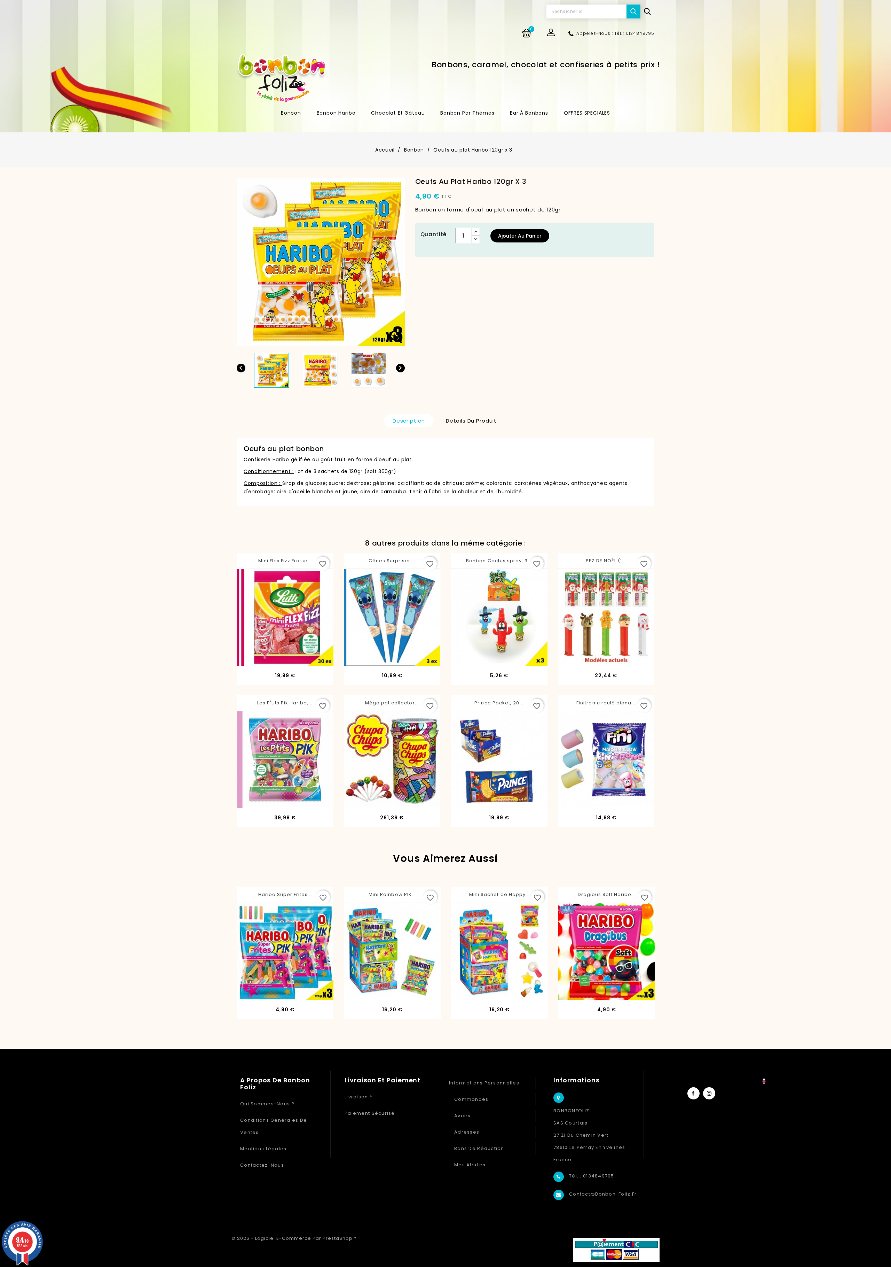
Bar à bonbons (529, 112)
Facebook (693, 1093)
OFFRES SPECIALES (587, 112)
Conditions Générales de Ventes (273, 1126)
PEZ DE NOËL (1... (606, 560)
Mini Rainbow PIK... (392, 894)
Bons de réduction (479, 1148)
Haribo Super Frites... (285, 894)
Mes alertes (470, 1164)
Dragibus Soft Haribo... (607, 894)
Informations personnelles (484, 1083)
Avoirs (462, 1115)
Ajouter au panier (520, 235)
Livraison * (358, 1097)
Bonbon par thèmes (467, 112)
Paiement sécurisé (370, 1113)
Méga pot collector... (392, 703)
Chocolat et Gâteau (398, 112)
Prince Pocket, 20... (498, 703)
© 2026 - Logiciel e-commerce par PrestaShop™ (293, 1238)
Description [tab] (409, 420)
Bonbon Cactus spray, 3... (499, 560)
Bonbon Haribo (336, 112)
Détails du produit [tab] (471, 420)
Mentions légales (263, 1148)
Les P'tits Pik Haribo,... (285, 703)
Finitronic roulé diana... (606, 703)
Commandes (471, 1099)
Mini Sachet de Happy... (499, 894)
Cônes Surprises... (392, 560)
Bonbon (291, 112)
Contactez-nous (262, 1165)
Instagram (709, 1093)
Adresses (466, 1132)
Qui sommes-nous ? (267, 1103)
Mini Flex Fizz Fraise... (285, 560)
